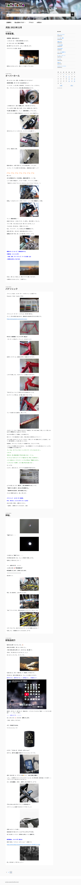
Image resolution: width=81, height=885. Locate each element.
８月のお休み (60, 48)
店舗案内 (8, 22)
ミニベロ (59, 59)
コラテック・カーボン (61, 66)
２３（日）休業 (60, 38)
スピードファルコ (60, 34)
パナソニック (11, 288)
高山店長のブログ (19, 22)
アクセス (31, 22)
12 (69, 76)
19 (69, 78)
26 (69, 81)
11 (66, 76)
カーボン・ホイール (61, 55)
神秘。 (8, 515)
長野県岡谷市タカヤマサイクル (21, 10)
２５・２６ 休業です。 (61, 52)
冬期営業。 (10, 33)
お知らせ (59, 62)
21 (74, 78)
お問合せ (39, 22)
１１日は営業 (60, 45)
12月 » (71, 85)
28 (74, 81)
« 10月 (61, 85)
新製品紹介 (10, 640)
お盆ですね (59, 41)
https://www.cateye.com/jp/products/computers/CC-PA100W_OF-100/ (23, 844)
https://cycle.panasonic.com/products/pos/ (17, 319)
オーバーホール (12, 75)
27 (71, 81)
